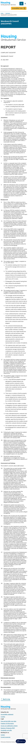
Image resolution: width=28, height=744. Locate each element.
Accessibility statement (7, 714)
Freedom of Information (7, 723)
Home (2, 13)
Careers (3, 735)
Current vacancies (5, 737)
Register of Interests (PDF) (8, 728)
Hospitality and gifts (6, 730)
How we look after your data (8, 721)
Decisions (8, 13)
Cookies (3, 716)
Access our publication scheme (9, 725)
